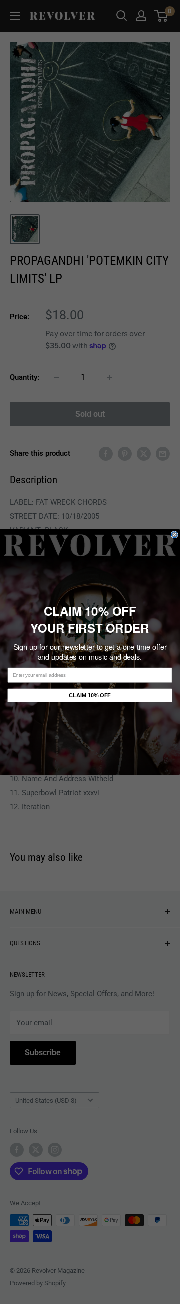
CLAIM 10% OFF (89, 695)
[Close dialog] (175, 535)
